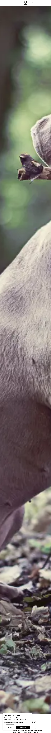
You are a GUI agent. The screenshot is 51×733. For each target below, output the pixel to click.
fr (43, 2)
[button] (5, 3)
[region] (17, 721)
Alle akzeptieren (23, 727)
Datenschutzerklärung (10, 724)
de (46, 2)
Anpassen (10, 727)
